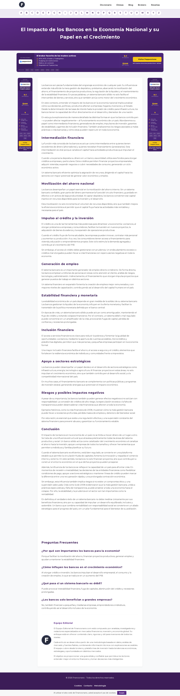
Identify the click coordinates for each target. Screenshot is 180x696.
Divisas (120, 5)
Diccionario (106, 5)
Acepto (121, 693)
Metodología (100, 686)
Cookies (78, 686)
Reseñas (155, 5)
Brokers (142, 5)
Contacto (88, 686)
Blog (130, 5)
